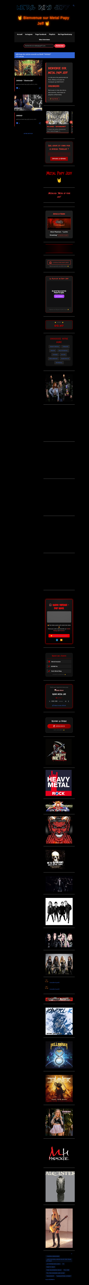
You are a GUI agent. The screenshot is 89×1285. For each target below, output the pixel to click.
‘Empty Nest (50, 1267)
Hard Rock (65, 358)
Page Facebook (40, 34)
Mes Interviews (44, 39)
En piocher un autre (63, 235)
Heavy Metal (54, 346)
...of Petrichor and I (53, 1264)
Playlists (52, 34)
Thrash (65, 346)
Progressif (53, 358)
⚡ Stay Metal (54, 99)
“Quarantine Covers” (63, 1276)
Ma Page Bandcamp (65, 34)
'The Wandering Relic (53, 1270)
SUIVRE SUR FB (60, 726)
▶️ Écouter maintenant (59, 636)
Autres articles (28, 133)
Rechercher (60, 46)
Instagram (29, 34)
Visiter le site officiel (60, 705)
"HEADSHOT (50, 1276)
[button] (40, 88)
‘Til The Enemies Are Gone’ (55, 1273)
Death (53, 350)
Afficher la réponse (59, 159)
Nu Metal (59, 362)
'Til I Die (66, 1270)
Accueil (19, 34)
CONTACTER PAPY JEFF (61, 262)
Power (55, 354)
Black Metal (63, 350)
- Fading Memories (52, 1256)
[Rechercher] (74, 5)
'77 (63, 1264)
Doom (63, 354)
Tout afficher (20, 56)
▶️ (61, 640)
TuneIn (62, 630)
